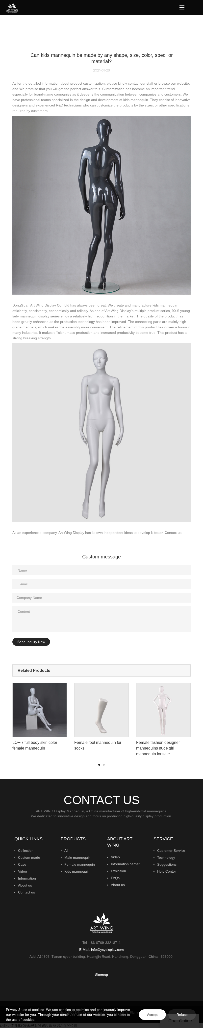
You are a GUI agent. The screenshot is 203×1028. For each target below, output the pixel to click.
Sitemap (101, 975)
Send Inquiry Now (31, 642)
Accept (152, 1015)
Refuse (182, 1015)
